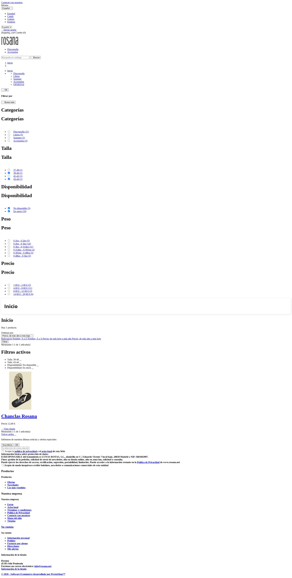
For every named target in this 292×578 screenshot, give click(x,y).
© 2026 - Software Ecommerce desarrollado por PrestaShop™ (33, 574)
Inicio (10, 70)
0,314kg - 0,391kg (24, 249)
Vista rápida (8, 429)
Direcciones (13, 546)
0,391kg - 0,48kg (23, 253)
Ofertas (11, 482)
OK (4, 90)
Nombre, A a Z (20, 338)
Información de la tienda (13, 569)
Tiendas (11, 521)
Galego (10, 19)
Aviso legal (12, 507)
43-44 (17, 179)
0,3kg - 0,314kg (23, 246)
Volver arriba (8, 434)
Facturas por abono (17, 543)
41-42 (17, 176)
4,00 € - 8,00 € (22, 288)
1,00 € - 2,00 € (22, 285)
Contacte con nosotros (12, 2)
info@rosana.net (42, 566)
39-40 (17, 173)
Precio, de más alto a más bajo (17, 336)
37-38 (17, 170)
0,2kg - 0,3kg (22, 243)
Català (10, 16)
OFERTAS (18, 84)
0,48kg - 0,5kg (22, 256)
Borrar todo (8, 102)
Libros (16, 76)
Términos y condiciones (19, 510)
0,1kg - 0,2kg (21, 240)
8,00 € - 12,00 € (22, 291)
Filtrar (4, 342)
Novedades (13, 485)
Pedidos (11, 540)
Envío (10, 504)
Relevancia (6, 338)
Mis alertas (13, 549)
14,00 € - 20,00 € (23, 294)
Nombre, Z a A (35, 338)
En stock (19, 211)
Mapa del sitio (14, 518)
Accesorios (12, 52)
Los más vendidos (16, 487)
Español (11, 13)
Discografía (12, 49)
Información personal (18, 538)
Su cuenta (7, 526)
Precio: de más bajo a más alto (57, 338)
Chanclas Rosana (19, 416)
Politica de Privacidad (18, 512)
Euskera (11, 22)
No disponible (21, 208)
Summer (17, 79)
